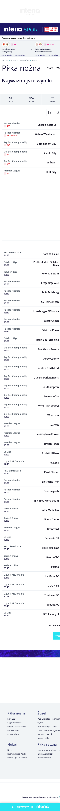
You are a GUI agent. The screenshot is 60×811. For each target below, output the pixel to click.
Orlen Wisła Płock (45, 753)
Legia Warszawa (14, 722)
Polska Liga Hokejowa (17, 757)
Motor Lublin (43, 738)
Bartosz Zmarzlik (45, 734)
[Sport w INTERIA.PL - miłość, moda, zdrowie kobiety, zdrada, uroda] (32, 29)
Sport (13, 60)
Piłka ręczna (47, 744)
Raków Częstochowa (16, 726)
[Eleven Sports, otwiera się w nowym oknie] (51, 29)
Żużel (42, 713)
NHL (9, 750)
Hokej (12, 744)
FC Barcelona (13, 734)
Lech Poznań (13, 730)
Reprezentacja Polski (16, 753)
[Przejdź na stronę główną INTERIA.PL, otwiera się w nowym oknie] (13, 29)
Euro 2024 (11, 718)
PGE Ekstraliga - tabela (47, 726)
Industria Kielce (44, 757)
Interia (5, 60)
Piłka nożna (24, 60)
